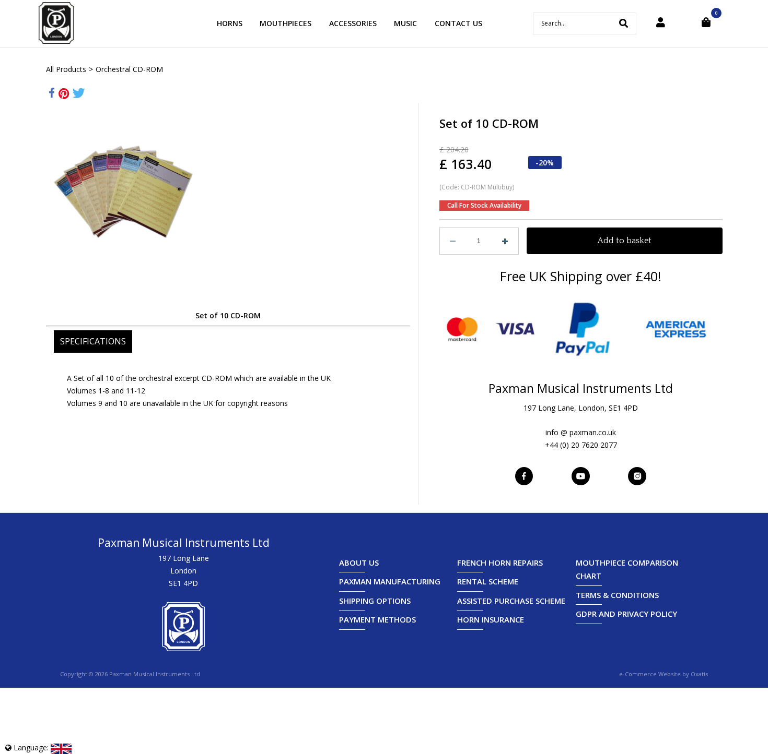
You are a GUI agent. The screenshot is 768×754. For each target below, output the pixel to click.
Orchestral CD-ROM (129, 69)
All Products (66, 69)
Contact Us (458, 23)
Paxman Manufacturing (389, 581)
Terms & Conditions (617, 595)
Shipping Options (375, 600)
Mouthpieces (285, 23)
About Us (359, 562)
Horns (229, 23)
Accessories (353, 23)
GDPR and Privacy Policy (626, 613)
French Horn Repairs (500, 562)
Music (405, 23)
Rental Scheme (487, 581)
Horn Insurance (490, 619)
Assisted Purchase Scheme (511, 600)
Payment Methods (377, 619)
